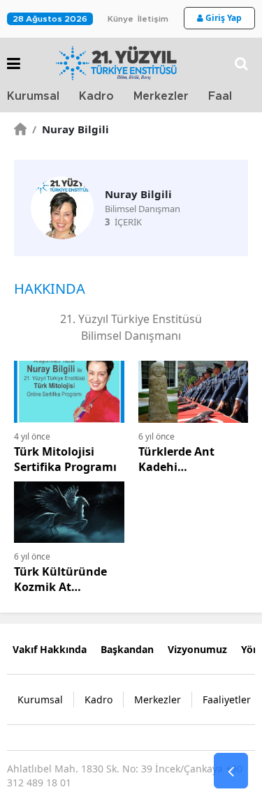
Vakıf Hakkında (50, 649)
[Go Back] (231, 771)
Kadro (96, 96)
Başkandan (127, 649)
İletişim (153, 19)
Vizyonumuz (197, 649)
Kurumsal (33, 96)
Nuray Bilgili (70, 129)
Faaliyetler (227, 699)
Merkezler (161, 96)
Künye (120, 19)
